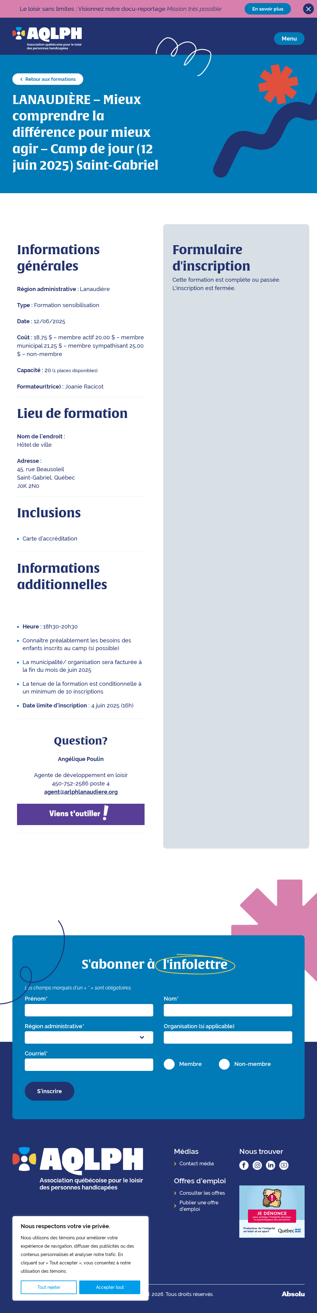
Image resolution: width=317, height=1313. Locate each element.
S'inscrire (49, 1091)
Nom (171, 998)
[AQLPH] (47, 38)
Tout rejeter (48, 1287)
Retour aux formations (50, 79)
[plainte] (272, 1212)
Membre (190, 1064)
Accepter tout (110, 1287)
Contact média (197, 1164)
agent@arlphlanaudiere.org (81, 792)
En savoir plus (267, 8)
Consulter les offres (202, 1193)
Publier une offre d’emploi (199, 1206)
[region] (80, 1258)
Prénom (36, 998)
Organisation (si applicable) (199, 1026)
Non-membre (252, 1064)
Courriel (36, 1053)
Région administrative (54, 1026)
